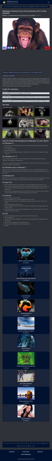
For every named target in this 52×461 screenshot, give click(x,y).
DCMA (47, 48)
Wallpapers (4, 15)
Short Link (5, 91)
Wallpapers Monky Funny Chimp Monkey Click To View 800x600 (22, 15)
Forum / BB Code (6, 99)
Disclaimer (11, 451)
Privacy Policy (25, 451)
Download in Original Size (9, 75)
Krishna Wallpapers (26, 454)
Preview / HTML (6, 95)
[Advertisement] (26, 61)
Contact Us (40, 451)
